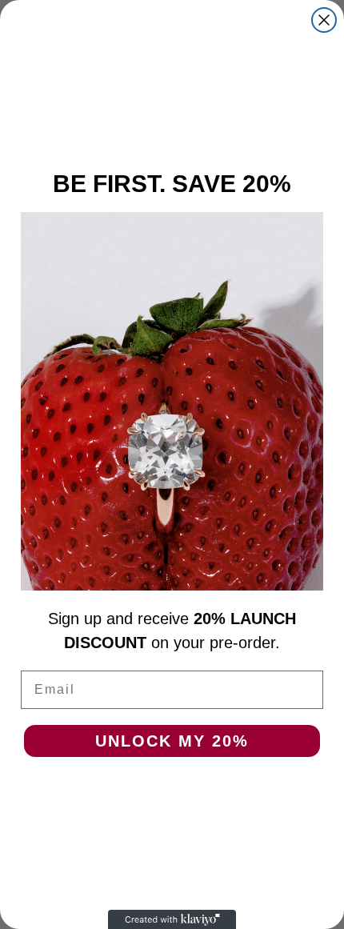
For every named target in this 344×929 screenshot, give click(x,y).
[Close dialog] (324, 20)
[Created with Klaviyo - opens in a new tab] (172, 919)
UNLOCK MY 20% (172, 741)
